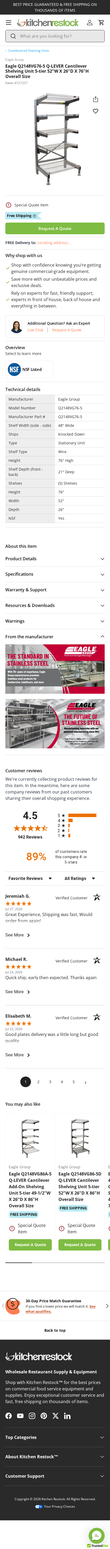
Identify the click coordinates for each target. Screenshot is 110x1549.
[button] (101, 22)
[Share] (95, 99)
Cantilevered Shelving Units (28, 50)
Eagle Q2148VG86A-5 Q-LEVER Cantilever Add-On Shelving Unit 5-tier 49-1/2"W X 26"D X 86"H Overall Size (30, 1190)
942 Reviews (36, 837)
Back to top (55, 1330)
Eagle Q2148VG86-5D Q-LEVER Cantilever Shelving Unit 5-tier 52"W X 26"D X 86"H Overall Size (79, 1186)
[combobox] (55, 36)
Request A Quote (55, 228)
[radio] (81, 815)
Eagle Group (14, 59)
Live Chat (35, 330)
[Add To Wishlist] (95, 111)
